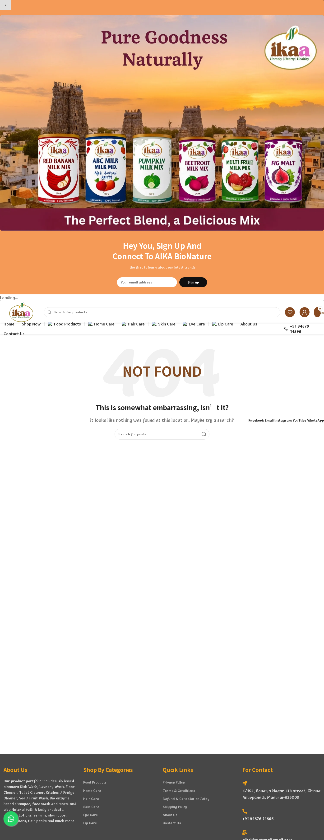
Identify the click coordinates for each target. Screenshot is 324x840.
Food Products (94, 782)
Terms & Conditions (179, 791)
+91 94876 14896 (258, 818)
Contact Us (172, 823)
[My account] (304, 312)
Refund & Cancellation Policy (186, 799)
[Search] (204, 434)
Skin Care (91, 807)
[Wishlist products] (289, 312)
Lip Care (90, 823)
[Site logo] (21, 310)
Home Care (92, 791)
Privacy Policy (174, 782)
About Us (170, 815)
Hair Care (91, 799)
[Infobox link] (302, 329)
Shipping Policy (175, 807)
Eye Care (90, 815)
